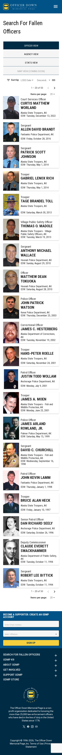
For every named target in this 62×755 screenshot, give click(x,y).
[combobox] (27, 80)
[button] (31, 655)
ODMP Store (11, 679)
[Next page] (54, 88)
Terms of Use (36, 743)
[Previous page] (48, 88)
